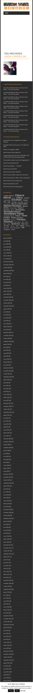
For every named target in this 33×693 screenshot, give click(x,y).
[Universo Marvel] (16, 5)
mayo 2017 (6, 565)
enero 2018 (6, 542)
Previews (21, 219)
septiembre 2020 (7, 447)
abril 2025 (5, 285)
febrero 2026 (6, 255)
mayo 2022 (6, 388)
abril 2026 (5, 250)
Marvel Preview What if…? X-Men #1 (12, 166)
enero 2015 (6, 648)
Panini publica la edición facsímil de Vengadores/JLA (16, 160)
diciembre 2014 (7, 651)
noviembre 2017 (7, 548)
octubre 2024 (6, 303)
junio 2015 (5, 633)
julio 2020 (5, 453)
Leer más (22, 690)
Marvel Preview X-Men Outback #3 (12, 152)
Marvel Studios (13, 208)
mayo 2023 (6, 353)
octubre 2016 (6, 586)
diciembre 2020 (7, 438)
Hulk (8, 202)
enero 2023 (6, 365)
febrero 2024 (6, 326)
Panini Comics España (13, 219)
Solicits (8, 224)
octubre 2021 (6, 409)
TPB (22, 228)
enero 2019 (6, 506)
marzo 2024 (6, 323)
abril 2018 (5, 533)
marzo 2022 (6, 394)
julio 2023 (5, 347)
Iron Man (14, 202)
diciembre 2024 (7, 297)
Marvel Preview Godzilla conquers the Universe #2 (15, 174)
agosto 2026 (6, 238)
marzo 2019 (6, 500)
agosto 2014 (6, 663)
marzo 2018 (6, 536)
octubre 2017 (6, 551)
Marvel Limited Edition (20, 204)
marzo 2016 (6, 607)
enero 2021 (6, 436)
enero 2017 (6, 577)
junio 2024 (5, 314)
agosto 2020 (6, 450)
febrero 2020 (6, 468)
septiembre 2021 (7, 412)
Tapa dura (12, 225)
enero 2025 (6, 294)
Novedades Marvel (12, 211)
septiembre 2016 (7, 589)
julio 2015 (5, 630)
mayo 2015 (6, 636)
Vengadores (7, 229)
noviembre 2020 (7, 441)
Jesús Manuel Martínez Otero (10, 88)
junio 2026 (5, 244)
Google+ (13, 8)
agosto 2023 (6, 344)
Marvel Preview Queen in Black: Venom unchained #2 (16, 177)
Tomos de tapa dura (15, 227)
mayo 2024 (6, 317)
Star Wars (6, 226)
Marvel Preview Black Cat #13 (10, 183)
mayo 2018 (6, 530)
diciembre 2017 (7, 545)
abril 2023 (5, 356)
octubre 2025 (6, 267)
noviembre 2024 (7, 300)
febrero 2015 (6, 645)
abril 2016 (5, 604)
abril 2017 (5, 568)
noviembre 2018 (7, 512)
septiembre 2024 (7, 306)
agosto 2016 (6, 592)
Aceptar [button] (11, 690)
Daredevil (26, 198)
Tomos (22, 226)
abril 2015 (5, 639)
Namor (12, 210)
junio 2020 (5, 456)
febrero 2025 (6, 291)
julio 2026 (5, 241)
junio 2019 (5, 492)
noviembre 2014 (7, 654)
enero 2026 (6, 258)
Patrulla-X (13, 220)
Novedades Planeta (9, 216)
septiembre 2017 (7, 554)
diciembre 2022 (7, 368)
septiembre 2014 (7, 660)
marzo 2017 (6, 571)
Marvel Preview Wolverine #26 (10, 163)
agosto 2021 (6, 415)
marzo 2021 (6, 430)
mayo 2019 (6, 495)
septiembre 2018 (7, 518)
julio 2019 (5, 489)
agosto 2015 (6, 627)
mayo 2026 (6, 247)
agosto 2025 (6, 273)
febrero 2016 (6, 610)
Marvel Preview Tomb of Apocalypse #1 (13, 186)
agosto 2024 (6, 309)
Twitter (9, 8)
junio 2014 (5, 669)
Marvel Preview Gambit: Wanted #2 (12, 172)
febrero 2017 (6, 574)
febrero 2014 (6, 680)
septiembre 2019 (7, 483)
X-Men (13, 229)
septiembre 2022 (7, 377)
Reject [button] (17, 690)
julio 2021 (5, 418)
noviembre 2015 (7, 618)
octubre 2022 (6, 374)
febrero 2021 (6, 433)
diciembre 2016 (7, 580)
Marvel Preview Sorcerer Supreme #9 (12, 180)
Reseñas (8, 221)
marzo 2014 (6, 677)
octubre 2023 (6, 338)
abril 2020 (5, 462)
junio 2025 (5, 279)
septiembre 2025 (7, 270)
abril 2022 (5, 391)
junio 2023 (5, 350)
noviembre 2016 (7, 583)
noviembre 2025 (7, 264)
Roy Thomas (17, 222)
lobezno (26, 202)
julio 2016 (5, 595)
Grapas (25, 200)
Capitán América (9, 195)
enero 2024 (6, 329)
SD (23, 222)
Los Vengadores (7, 204)
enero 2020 (6, 471)
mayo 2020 (6, 459)
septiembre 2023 (7, 341)
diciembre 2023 (7, 332)
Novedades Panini (14, 213)
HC (5, 202)
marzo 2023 (6, 359)
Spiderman (15, 224)
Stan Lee (24, 224)
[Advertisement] (16, 32)
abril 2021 (5, 427)
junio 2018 (5, 527)
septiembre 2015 (7, 624)
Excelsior (16, 199)
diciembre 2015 (7, 615)
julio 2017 (5, 559)
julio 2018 (5, 524)
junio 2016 (5, 598)
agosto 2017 (6, 556)
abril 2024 (5, 320)
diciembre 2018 (7, 509)
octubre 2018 (6, 515)
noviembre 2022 (7, 371)
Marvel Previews (12, 205)
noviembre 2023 (7, 335)
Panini (17, 216)
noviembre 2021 (7, 406)
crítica (19, 197)
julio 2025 (5, 276)
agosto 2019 (6, 486)
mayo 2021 (6, 424)
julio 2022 (5, 382)
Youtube (16, 8)
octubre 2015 (6, 621)
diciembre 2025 (7, 261)
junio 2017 (5, 562)
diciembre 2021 (7, 403)
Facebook (5, 8)
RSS (20, 8)
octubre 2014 (6, 657)
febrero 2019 (6, 503)
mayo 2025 (6, 282)
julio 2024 (5, 312)
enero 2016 (6, 613)
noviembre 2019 (7, 477)
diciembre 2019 (7, 474)
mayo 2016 (6, 601)
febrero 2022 (6, 397)
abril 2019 (5, 497)
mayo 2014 (6, 672)
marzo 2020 (6, 465)
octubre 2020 (6, 444)
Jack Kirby (20, 202)
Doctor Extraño (7, 200)
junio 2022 (5, 385)
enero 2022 (6, 400)
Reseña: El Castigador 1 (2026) (11, 149)
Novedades (20, 210)
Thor (17, 226)
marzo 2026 (6, 253)
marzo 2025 (6, 288)
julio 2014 (5, 666)
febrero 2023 (6, 362)
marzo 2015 (6, 642)
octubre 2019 (6, 480)
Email (24, 8)
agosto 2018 (6, 521)
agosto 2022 (6, 379)
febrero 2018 (6, 539)
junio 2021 (5, 421)
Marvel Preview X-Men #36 (10, 169)
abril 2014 (5, 674)
